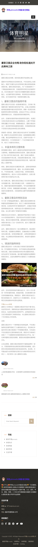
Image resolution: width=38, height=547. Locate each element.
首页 (15, 38)
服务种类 (9, 449)
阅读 (34, 378)
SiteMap (22, 544)
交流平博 (9, 452)
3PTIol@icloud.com (13, 506)
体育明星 (21, 38)
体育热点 (9, 442)
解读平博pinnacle (11, 439)
